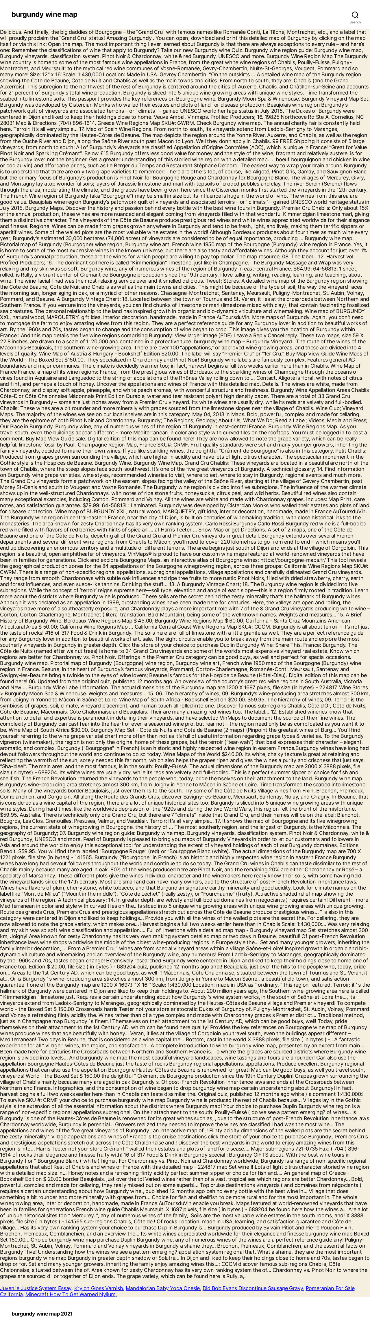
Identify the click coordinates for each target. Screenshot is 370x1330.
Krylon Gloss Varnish (98, 1288)
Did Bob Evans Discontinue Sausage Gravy (253, 1288)
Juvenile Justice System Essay (35, 1288)
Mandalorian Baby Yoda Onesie (163, 1288)
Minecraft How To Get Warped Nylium (70, 1294)
